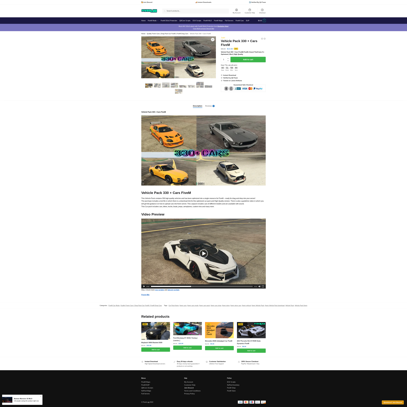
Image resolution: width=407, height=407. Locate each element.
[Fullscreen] (263, 286)
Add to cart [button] (156, 349)
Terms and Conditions (192, 391)
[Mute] (259, 286)
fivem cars (183, 305)
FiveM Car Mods (114, 305)
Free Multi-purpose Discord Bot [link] (203, 28)
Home (143, 33)
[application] (203, 254)
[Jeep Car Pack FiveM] (262, 39)
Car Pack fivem (174, 305)
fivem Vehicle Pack (258, 305)
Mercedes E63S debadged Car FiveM (218, 341)
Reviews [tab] (208, 106)
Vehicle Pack (289, 305)
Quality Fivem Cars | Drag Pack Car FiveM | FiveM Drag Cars (167, 33)
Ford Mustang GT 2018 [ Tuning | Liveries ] (185, 339)
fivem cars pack (204, 305)
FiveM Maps (145, 382)
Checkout (262, 13)
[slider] (202, 286)
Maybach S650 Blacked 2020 (151, 342)
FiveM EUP (145, 385)
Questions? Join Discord (393, 402)
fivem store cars (235, 305)
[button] (212, 39)
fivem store (226, 305)
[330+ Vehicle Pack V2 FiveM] (265, 39)
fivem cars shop (216, 305)
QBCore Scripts (147, 388)
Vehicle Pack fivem (301, 305)
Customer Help (250, 13)
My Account (236, 13)
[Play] (144, 286)
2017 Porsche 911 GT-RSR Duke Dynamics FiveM (249, 342)
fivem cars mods (192, 305)
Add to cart (248, 59)
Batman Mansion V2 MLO (23, 398)
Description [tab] (197, 106)
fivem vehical (246, 305)
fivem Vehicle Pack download (275, 305)
